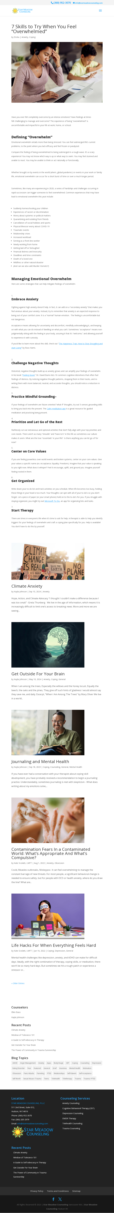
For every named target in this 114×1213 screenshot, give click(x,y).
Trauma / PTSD (89, 1078)
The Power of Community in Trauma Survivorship (33, 1050)
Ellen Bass (16, 1012)
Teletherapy (67, 1078)
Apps (49, 1063)
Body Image (58, 1063)
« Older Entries (17, 983)
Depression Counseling (72, 1113)
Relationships (59, 1073)
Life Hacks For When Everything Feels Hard (53, 945)
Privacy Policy (36, 1191)
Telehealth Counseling (72, 1123)
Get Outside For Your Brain (38, 674)
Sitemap (76, 1191)
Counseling (55, 767)
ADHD (15, 1063)
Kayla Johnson (20, 591)
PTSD (49, 1073)
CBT (67, 1063)
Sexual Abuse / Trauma (32, 1078)
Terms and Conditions (58, 1191)
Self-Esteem (71, 1073)
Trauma (78, 1078)
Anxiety (25, 37)
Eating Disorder (19, 1068)
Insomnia (63, 1068)
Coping (32, 37)
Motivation (87, 1068)
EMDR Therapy (69, 1118)
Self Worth (17, 1078)
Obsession (59, 863)
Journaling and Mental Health (40, 761)
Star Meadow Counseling (55, 1204)
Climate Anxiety (26, 586)
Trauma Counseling (71, 1128)
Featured (37, 1068)
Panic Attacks (29, 1073)
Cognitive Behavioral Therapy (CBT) (78, 1108)
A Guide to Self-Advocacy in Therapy (27, 1040)
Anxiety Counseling (70, 1103)
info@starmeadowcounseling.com (32, 1123)
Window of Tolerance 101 (23, 1035)
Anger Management (28, 1063)
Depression (60, 950)
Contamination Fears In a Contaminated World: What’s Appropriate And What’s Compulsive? (50, 853)
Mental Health (75, 767)
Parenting (40, 1073)
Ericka (16, 37)
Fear (29, 1068)
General (62, 679)
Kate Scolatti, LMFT (23, 863)
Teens (46, 1078)
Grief (55, 1068)
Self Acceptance (85, 1073)
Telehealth (56, 1078)
